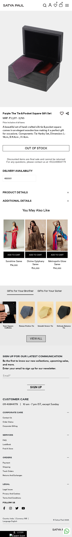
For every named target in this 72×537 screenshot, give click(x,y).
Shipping (6, 467)
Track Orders (8, 471)
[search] (45, 5)
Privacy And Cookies (11, 493)
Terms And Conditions (12, 497)
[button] (4, 242)
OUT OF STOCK (36, 148)
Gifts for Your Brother (20, 291)
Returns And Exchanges (12, 475)
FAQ (5, 440)
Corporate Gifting (10, 426)
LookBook (7, 444)
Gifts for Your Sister (50, 291)
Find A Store (8, 448)
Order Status (8, 422)
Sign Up (36, 387)
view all (36, 338)
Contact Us (7, 417)
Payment (6, 462)
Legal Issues (8, 489)
